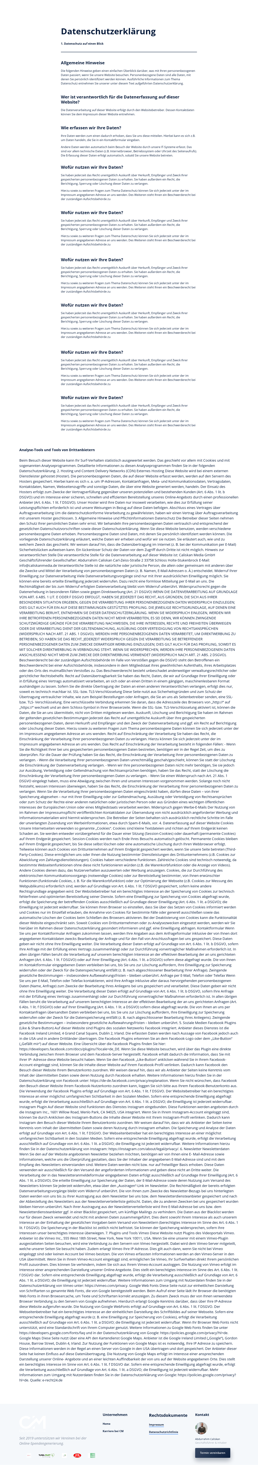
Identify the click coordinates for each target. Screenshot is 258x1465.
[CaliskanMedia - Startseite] (32, 1424)
